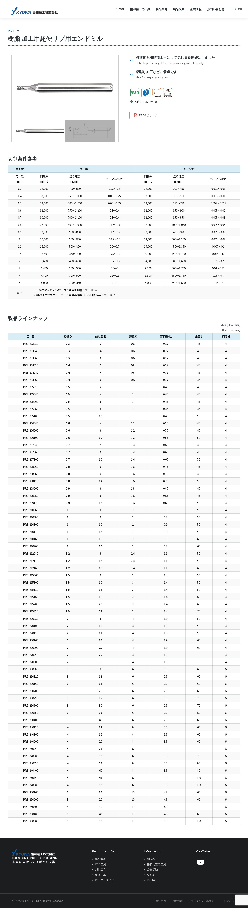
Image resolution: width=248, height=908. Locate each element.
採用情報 (178, 901)
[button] (19, 88)
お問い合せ (230, 901)
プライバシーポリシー (203, 901)
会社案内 (161, 901)
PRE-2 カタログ (148, 115)
